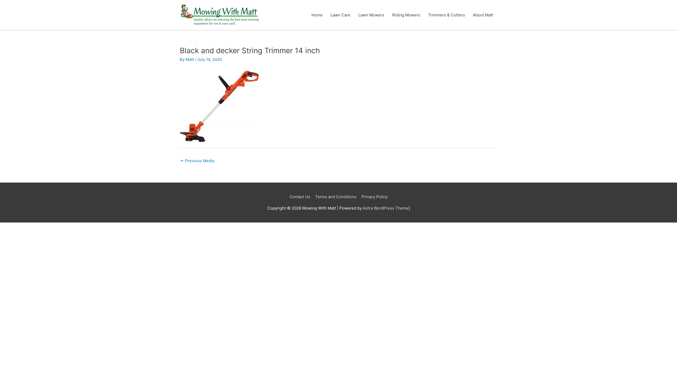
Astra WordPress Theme (386, 208)
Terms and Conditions (335, 196)
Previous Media (197, 160)
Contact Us (300, 196)
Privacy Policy (375, 196)
